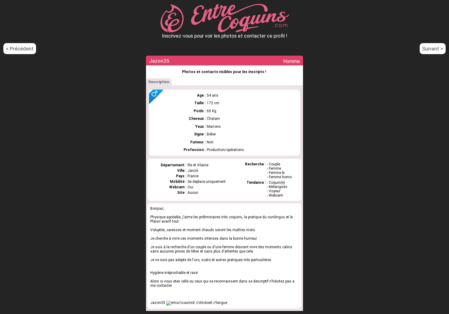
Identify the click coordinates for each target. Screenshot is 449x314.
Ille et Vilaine (198, 165)
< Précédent (20, 49)
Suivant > (432, 49)
